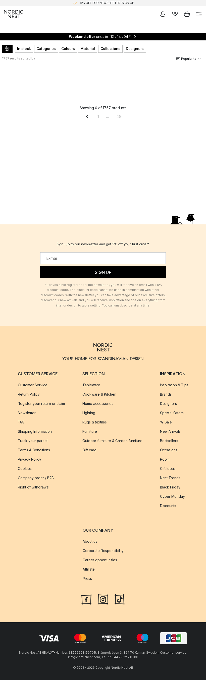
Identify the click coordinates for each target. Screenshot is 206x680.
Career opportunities (100, 560)
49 (119, 116)
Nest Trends (170, 478)
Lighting (88, 413)
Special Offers (172, 413)
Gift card (89, 450)
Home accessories (97, 403)
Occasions (168, 450)
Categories (46, 48)
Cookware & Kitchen (99, 394)
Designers (135, 48)
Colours (68, 48)
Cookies (25, 468)
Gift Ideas (168, 468)
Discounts (168, 506)
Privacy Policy (29, 459)
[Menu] (199, 14)
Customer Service (32, 385)
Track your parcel (32, 441)
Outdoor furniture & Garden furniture (112, 441)
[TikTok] (119, 599)
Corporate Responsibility (103, 550)
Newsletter (27, 413)
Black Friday (170, 487)
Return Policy (29, 394)
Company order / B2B (36, 478)
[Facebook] (86, 599)
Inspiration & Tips (174, 385)
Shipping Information (35, 431)
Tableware (91, 385)
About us (90, 541)
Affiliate (89, 569)
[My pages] (163, 14)
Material (87, 48)
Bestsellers (169, 441)
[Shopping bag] (187, 14)
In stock (24, 48)
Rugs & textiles (94, 422)
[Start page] (13, 14)
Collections (110, 48)
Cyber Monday (172, 496)
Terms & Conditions (34, 450)
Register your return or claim (41, 403)
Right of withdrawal (33, 487)
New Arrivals (170, 431)
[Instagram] (103, 599)
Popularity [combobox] (188, 58)
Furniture (89, 431)
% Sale (166, 422)
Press (87, 578)
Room (165, 459)
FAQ (21, 422)
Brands (166, 394)
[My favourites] (175, 14)
